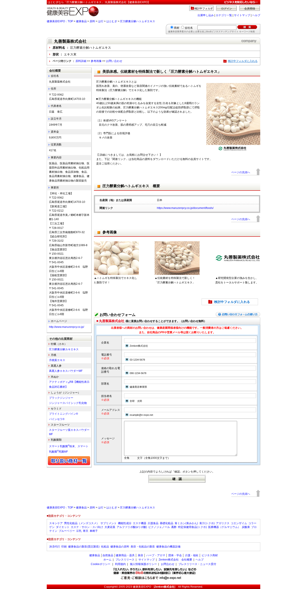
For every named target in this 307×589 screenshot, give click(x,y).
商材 (176, 27)
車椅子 (94, 530)
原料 (92, 21)
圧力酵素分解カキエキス (64, 349)
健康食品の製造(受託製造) (84, 546)
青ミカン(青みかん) (186, 523)
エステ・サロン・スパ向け (87, 527)
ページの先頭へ (240, 172)
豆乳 (79, 530)
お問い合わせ (114, 61)
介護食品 (153, 523)
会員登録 (249, 8)
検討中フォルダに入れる (243, 61)
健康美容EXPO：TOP (60, 21)
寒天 (85, 530)
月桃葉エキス (57, 360)
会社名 (189, 27)
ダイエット (62, 527)
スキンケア (56, 523)
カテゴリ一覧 (224, 15)
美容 (140, 555)
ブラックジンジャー (61, 397)
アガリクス (222, 523)
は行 (100, 21)
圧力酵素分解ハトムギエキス (137, 21)
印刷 (64, 546)
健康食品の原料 (119, 546)
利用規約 (120, 564)
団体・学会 (175, 555)
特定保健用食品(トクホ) (192, 527)
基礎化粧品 (166, 523)
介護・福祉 (191, 555)
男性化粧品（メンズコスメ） (81, 523)
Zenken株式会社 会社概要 (175, 559)
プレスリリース (125, 559)
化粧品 (105, 546)
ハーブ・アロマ (155, 555)
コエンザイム (239, 523)
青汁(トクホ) (207, 523)
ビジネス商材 (210, 555)
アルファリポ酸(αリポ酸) (132, 527)
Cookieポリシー (100, 564)
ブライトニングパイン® (63, 413)
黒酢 (174, 527)
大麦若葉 (110, 527)
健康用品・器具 (125, 555)
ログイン (226, 8)
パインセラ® (57, 419)
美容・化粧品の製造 (143, 546)
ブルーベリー (67, 530)
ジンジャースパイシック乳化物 (68, 403)
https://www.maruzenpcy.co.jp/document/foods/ (185, 208)
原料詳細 (81, 61)
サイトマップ (242, 15)
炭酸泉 (246, 527)
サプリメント (108, 523)
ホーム (107, 559)
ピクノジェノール (159, 527)
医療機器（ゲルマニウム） (224, 527)
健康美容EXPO (142, 586)
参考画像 (96, 61)
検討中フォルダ (203, 8)
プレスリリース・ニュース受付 (197, 564)
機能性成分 (124, 523)
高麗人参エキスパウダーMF (65, 370)
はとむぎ (111, 21)
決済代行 (54, 546)
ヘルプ (256, 15)
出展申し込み (206, 15)
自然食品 (107, 555)
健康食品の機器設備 (168, 546)
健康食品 (81, 21)
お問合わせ (167, 564)
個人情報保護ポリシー (143, 564)
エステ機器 (139, 523)
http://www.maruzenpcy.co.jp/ (66, 326)
